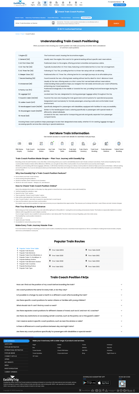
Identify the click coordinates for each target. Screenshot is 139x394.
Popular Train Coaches (27, 264)
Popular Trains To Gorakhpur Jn (30, 257)
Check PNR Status (53, 18)
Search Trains (19, 18)
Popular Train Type (25, 268)
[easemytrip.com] (20, 3)
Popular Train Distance (27, 253)
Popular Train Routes (26, 251)
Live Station (76, 18)
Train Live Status (66, 18)
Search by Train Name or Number (36, 18)
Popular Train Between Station (30, 262)
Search (116, 23)
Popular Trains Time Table (29, 249)
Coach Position (86, 18)
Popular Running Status (27, 266)
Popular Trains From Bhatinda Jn (30, 255)
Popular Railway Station (27, 259)
